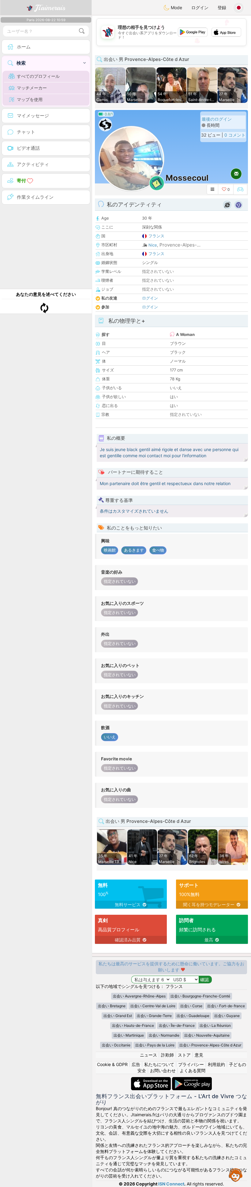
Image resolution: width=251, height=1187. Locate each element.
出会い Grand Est (117, 1015)
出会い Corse (191, 1006)
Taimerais (50, 7)
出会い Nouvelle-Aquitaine (207, 1035)
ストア (184, 1054)
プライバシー (191, 1064)
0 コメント (234, 135)
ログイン (199, 7)
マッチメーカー (32, 87)
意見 (199, 1054)
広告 (136, 1064)
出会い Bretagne (112, 1006)
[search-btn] (82, 31)
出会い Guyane (227, 1015)
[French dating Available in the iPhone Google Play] (192, 1080)
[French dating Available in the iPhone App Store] (151, 1080)
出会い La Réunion (215, 1025)
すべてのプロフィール (38, 76)
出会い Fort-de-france (226, 1006)
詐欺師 (167, 1054)
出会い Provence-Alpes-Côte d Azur (210, 1045)
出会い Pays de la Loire (154, 1045)
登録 (222, 7)
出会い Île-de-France (177, 1025)
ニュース (148, 1054)
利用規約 (216, 1064)
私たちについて (159, 1064)
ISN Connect (171, 1183)
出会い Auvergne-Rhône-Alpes (139, 996)
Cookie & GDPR (112, 1064)
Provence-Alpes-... (179, 245)
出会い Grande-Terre (154, 1015)
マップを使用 (30, 99)
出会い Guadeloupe (193, 1015)
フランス (156, 235)
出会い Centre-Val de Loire (152, 1006)
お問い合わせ (163, 1070)
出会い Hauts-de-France (133, 1025)
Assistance (236, 1174)
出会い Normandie (164, 1035)
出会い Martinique (129, 1035)
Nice (152, 245)
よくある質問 (192, 1070)
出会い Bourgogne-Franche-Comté (200, 996)
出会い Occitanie (116, 1045)
